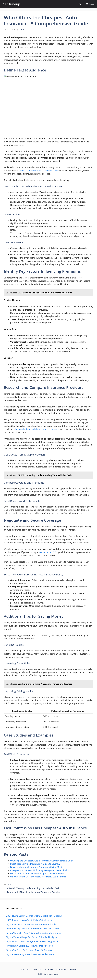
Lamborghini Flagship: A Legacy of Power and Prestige (33, 892)
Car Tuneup (11, 4)
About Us (25, 969)
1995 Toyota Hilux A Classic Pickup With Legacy (29, 920)
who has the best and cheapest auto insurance (37, 429)
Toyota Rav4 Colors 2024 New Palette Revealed (29, 945)
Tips (9, 884)
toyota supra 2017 (48, 552)
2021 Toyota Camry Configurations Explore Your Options (34, 915)
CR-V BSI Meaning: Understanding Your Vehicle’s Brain (33, 888)
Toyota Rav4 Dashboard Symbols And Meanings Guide (32, 941)
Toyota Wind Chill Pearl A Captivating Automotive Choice (33, 932)
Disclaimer (48, 969)
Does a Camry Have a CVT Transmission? (39, 170)
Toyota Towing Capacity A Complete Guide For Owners (32, 928)
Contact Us (36, 969)
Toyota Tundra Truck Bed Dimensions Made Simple (31, 924)
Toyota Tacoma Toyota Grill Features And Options (30, 954)
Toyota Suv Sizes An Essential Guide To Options (29, 950)
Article (73, 969)
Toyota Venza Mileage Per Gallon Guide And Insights (31, 937)
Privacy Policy (62, 969)
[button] (80, 4)
